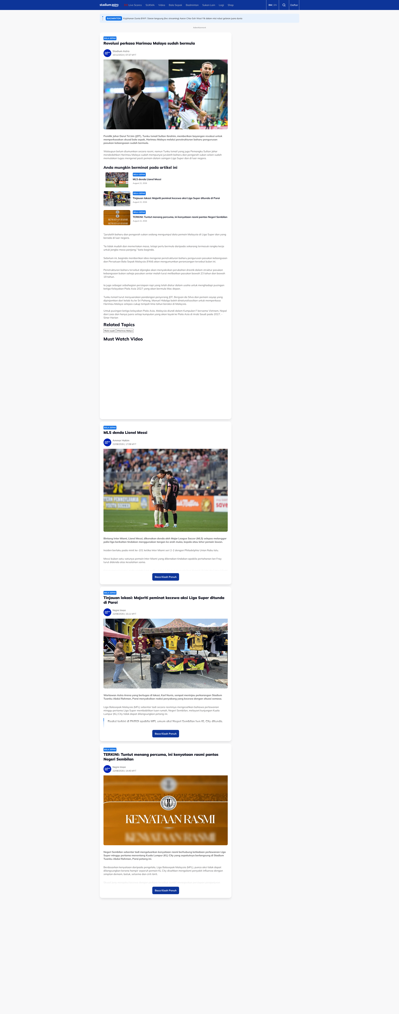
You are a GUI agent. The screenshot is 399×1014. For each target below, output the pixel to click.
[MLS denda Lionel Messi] (116, 179)
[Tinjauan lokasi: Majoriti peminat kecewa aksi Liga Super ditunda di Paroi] (116, 198)
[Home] (109, 5)
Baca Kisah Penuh (166, 576)
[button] (102, 16)
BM (270, 5)
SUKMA (150, 5)
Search (284, 5)
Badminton (192, 5)
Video (161, 5)
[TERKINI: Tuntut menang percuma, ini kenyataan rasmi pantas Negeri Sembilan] (116, 217)
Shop (231, 5)
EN (275, 5)
